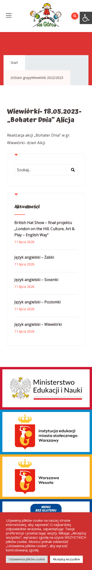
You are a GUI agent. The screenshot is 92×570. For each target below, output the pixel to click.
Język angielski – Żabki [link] (34, 257)
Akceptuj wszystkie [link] (66, 559)
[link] (86, 18)
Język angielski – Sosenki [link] (36, 279)
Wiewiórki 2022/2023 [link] (47, 77)
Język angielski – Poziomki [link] (37, 302)
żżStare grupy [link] (21, 77)
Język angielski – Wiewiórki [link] (38, 324)
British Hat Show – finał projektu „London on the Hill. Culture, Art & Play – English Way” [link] (44, 228)
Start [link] (14, 62)
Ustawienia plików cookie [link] (27, 559)
